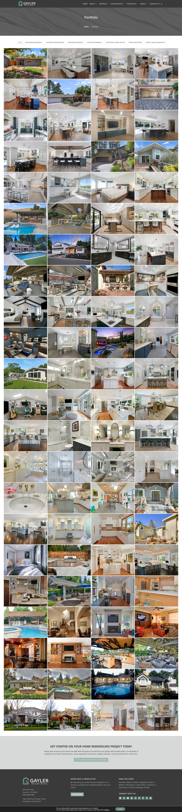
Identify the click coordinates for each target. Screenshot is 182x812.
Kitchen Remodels (94, 42)
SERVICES (103, 4)
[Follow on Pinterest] (143, 798)
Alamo (150, 782)
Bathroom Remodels (33, 42)
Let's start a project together (91, 760)
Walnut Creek (132, 782)
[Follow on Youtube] (127, 798)
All (20, 42)
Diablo (121, 785)
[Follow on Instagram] (135, 798)
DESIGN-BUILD (117, 4)
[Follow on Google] (150, 798)
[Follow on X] (124, 798)
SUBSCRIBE (77, 794)
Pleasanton (130, 785)
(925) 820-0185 (28, 795)
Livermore (151, 785)
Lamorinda (140, 785)
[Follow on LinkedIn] (139, 798)
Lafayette (143, 782)
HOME (85, 4)
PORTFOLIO (131, 4)
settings (106, 810)
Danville (122, 782)
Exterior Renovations (55, 42)
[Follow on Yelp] (146, 798)
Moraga (140, 787)
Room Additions (135, 42)
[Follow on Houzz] (131, 798)
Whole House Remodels (155, 42)
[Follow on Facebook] (120, 798)
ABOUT (92, 4)
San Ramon (123, 787)
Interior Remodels (75, 42)
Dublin (147, 787)
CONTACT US (155, 4)
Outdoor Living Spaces (115, 42)
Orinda (132, 787)
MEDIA (143, 4)
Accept (120, 809)
